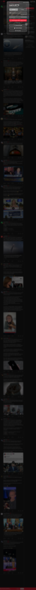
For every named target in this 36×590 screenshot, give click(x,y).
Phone (23, 9)
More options (19, 30)
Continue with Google (18, 25)
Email (14, 9)
